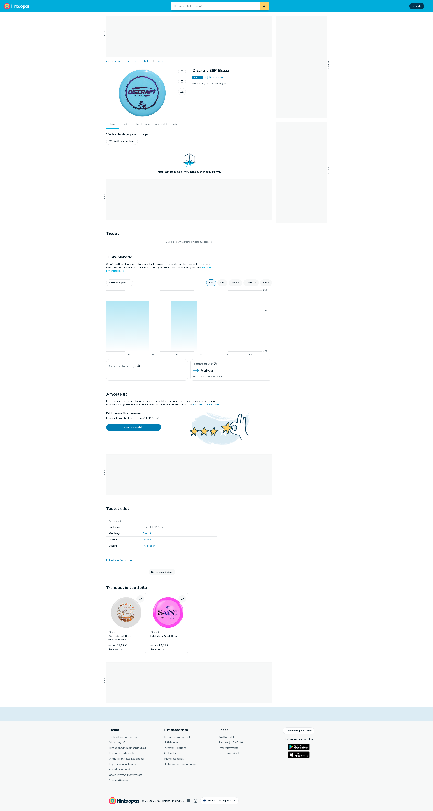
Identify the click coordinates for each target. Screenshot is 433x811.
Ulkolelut (147, 61)
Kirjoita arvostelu (214, 77)
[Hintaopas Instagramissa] (195, 800)
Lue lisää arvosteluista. (206, 404)
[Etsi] (264, 6)
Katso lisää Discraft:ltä (119, 560)
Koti (108, 61)
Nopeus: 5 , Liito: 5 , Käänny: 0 (209, 83)
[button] (182, 71)
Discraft (147, 533)
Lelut (136, 61)
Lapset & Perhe (122, 61)
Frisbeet (159, 61)
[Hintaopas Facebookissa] (189, 800)
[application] (189, 323)
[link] (126, 623)
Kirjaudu (416, 5)
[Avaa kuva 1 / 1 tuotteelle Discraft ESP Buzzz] (142, 93)
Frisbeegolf (149, 545)
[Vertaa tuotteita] (182, 91)
